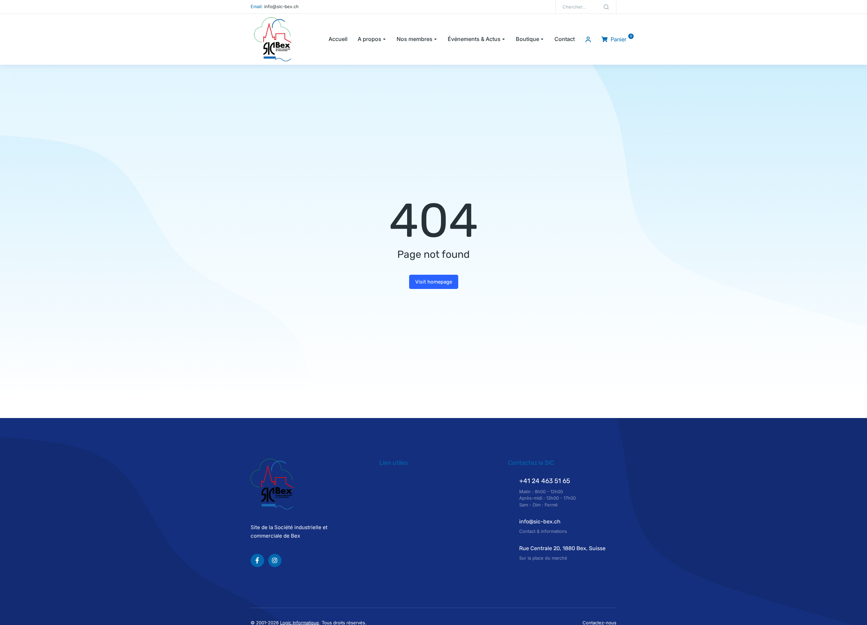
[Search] (606, 7)
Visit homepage (433, 282)
